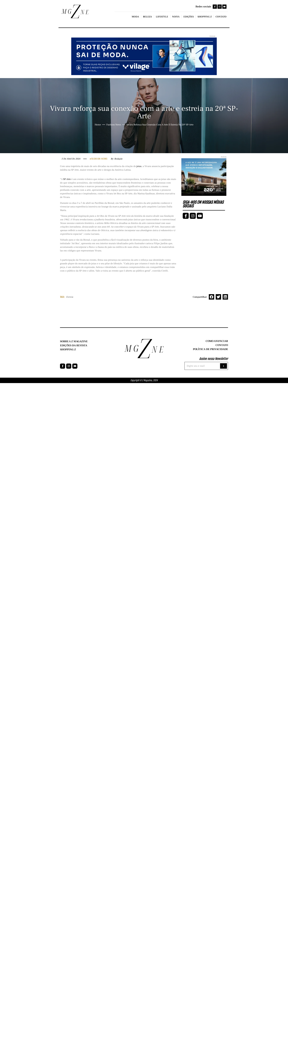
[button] (211, 297)
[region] (39, 1039)
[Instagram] (220, 7)
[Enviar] (223, 366)
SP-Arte (67, 179)
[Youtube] (224, 7)
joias (138, 166)
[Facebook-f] (215, 7)
